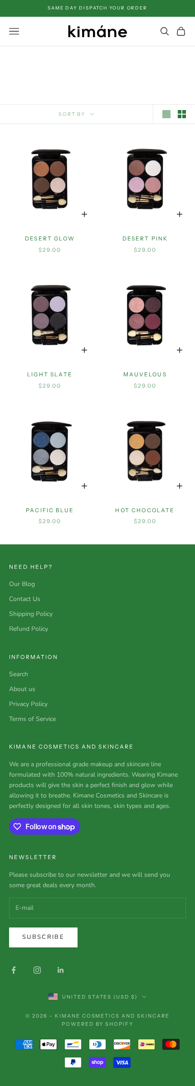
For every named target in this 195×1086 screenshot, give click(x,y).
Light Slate (50, 374)
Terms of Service (32, 719)
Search (18, 674)
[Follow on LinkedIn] (60, 970)
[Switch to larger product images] (166, 114)
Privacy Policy (28, 704)
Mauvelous (144, 374)
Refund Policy (28, 629)
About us (22, 689)
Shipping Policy (31, 614)
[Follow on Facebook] (13, 970)
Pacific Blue (50, 510)
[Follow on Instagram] (37, 970)
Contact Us (24, 599)
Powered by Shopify (98, 1024)
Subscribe (43, 937)
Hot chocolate (145, 510)
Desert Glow (50, 238)
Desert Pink (145, 238)
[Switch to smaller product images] (182, 114)
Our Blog (22, 584)
